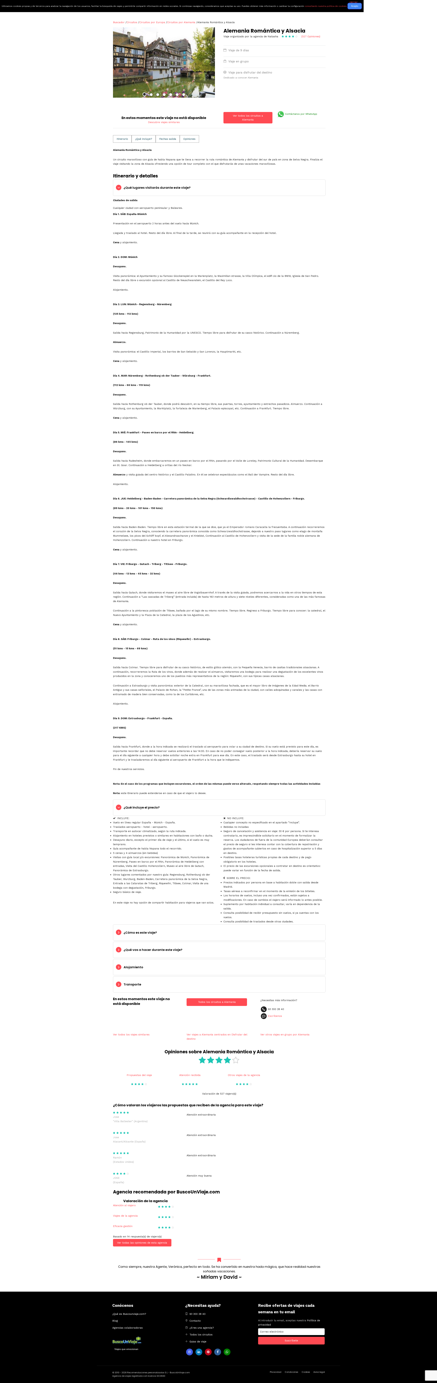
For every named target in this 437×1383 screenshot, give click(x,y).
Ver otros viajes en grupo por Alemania (284, 1034)
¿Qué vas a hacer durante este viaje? (153, 950)
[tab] (219, 188)
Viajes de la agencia (125, 1215)
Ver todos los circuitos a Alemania (248, 117)
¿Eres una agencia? (201, 1327)
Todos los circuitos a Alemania (217, 1002)
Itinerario (122, 138)
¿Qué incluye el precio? (142, 807)
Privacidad (275, 1372)
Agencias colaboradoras (127, 1327)
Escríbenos (275, 1016)
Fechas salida (167, 138)
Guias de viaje (197, 1341)
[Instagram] (189, 1352)
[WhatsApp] (227, 1352)
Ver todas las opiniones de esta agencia (142, 1242)
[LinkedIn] (198, 1352)
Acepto (354, 6)
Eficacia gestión (122, 1226)
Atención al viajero (124, 1205)
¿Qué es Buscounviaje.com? (129, 1313)
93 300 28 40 (197, 1313)
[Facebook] (217, 1352)
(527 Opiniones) (310, 36)
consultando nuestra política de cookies (326, 6)
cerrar (354, 2)
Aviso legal (319, 1372)
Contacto (195, 1320)
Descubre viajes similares (164, 122)
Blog (115, 1320)
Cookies (306, 1372)
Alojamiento (133, 967)
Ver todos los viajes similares (131, 1034)
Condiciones (291, 1372)
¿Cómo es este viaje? (140, 932)
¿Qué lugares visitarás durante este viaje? (157, 187)
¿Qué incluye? (143, 138)
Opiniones (189, 138)
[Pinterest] (208, 1352)
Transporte (132, 984)
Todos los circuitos (201, 1334)
